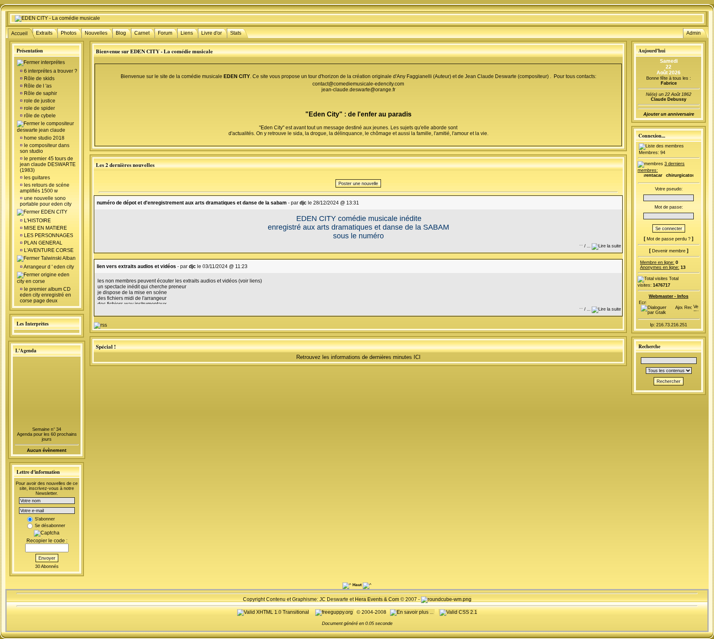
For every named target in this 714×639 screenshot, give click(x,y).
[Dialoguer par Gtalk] (656, 312)
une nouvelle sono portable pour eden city (45, 201)
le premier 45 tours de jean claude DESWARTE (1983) (48, 164)
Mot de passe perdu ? (668, 238)
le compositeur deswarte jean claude (45, 127)
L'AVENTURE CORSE (49, 250)
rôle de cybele (39, 116)
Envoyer (46, 558)
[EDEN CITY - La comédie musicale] (57, 18)
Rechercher (669, 381)
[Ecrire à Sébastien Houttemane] (642, 300)
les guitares (36, 178)
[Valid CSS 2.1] (457, 612)
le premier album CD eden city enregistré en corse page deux (45, 295)
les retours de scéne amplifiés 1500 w (44, 188)
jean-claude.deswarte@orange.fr (358, 90)
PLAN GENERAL (43, 243)
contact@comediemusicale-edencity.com (358, 84)
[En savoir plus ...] (412, 612)
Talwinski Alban (58, 258)
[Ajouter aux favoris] (679, 305)
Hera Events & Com (377, 599)
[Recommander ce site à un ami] (688, 305)
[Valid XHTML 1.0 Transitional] (273, 612)
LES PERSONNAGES (48, 235)
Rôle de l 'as (37, 86)
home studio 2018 (43, 138)
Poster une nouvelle (358, 183)
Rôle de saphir (40, 93)
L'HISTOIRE (37, 220)
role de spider (39, 108)
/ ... (585, 245)
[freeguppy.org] (334, 612)
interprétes (53, 62)
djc (303, 203)
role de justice (39, 101)
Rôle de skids (39, 78)
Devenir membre (668, 250)
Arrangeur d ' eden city (48, 267)
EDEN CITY (54, 212)
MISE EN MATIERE (45, 228)
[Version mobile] (695, 305)
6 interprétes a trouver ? (50, 71)
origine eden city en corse (43, 278)
